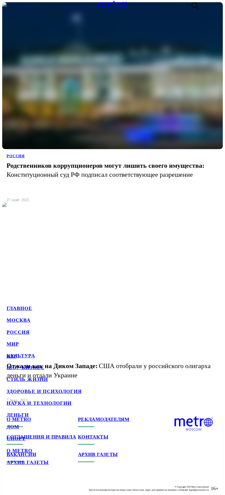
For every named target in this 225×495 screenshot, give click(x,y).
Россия (18, 332)
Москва (18, 320)
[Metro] (112, 6)
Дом (13, 426)
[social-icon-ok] (33, 484)
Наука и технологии (39, 403)
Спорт (16, 438)
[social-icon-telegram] (22, 484)
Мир (13, 344)
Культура (21, 356)
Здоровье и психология (44, 391)
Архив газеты (28, 462)
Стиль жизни (27, 379)
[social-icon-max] (44, 484)
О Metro (20, 450)
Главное (19, 308)
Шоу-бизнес (25, 367)
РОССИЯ (16, 156)
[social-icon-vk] (11, 484)
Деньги (18, 415)
